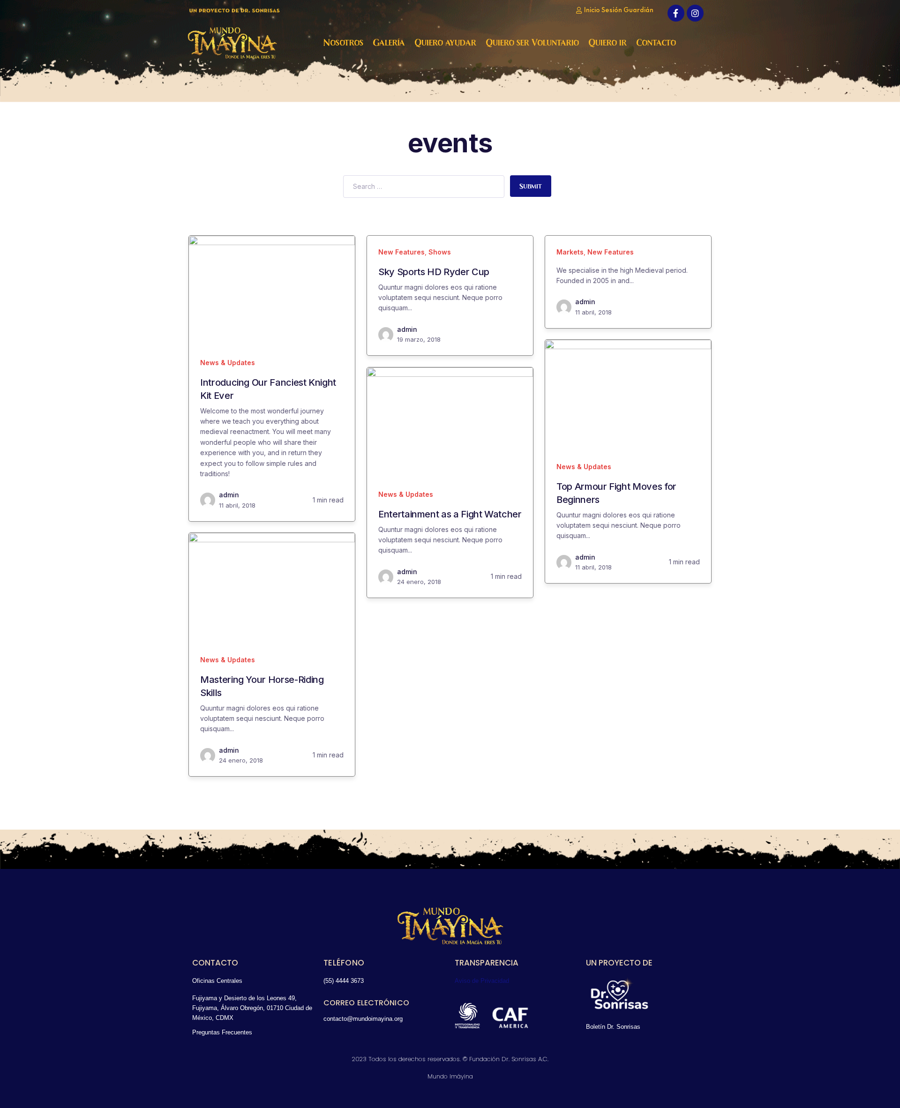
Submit (530, 186)
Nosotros (343, 42)
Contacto (656, 42)
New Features (401, 252)
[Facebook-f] (676, 13)
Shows (439, 252)
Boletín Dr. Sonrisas (613, 1026)
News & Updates (227, 363)
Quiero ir (607, 42)
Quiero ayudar (445, 42)
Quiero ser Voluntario (532, 42)
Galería (389, 42)
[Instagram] (695, 13)
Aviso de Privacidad (482, 980)
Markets (570, 252)
